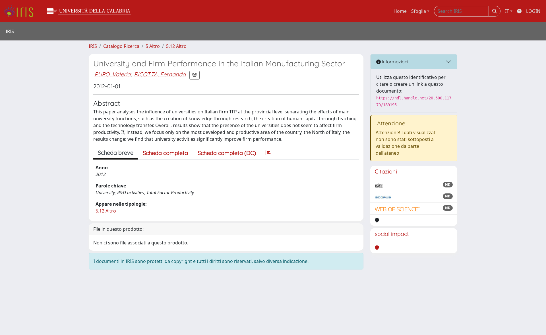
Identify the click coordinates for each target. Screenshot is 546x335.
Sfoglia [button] (418, 11)
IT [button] (507, 11)
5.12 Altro (176, 46)
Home (400, 11)
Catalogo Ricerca (121, 46)
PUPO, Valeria (112, 74)
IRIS (93, 46)
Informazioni (394, 61)
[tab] (268, 153)
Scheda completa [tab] (165, 152)
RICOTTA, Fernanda (160, 74)
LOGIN (533, 11)
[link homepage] (20, 11)
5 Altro (153, 46)
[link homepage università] (89, 11)
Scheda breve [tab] (115, 152)
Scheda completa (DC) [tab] (227, 152)
